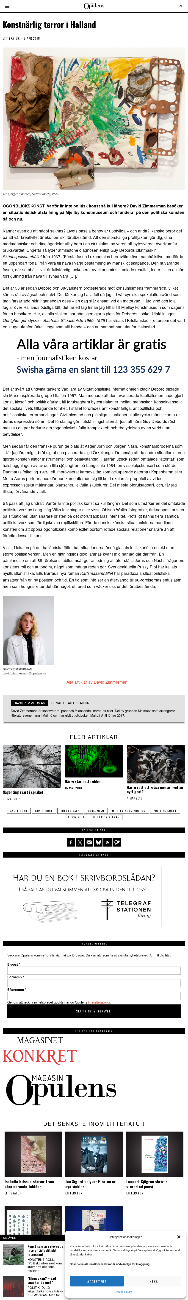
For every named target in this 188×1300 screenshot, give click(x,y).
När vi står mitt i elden (82, 781)
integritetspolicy (99, 1002)
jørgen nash (70, 811)
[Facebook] (71, 842)
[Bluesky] (98, 842)
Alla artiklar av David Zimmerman (96, 682)
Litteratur (11, 38)
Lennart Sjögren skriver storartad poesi (146, 1184)
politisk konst (165, 811)
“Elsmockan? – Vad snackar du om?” (42, 1280)
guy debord (44, 811)
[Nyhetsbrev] (117, 842)
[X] (80, 842)
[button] (179, 1237)
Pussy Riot (76, 817)
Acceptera (97, 1281)
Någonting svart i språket (23, 792)
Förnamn (15, 977)
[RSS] (107, 842)
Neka (154, 1281)
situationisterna (105, 817)
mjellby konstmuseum (129, 811)
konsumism (96, 811)
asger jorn (18, 811)
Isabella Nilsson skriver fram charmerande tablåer (29, 1184)
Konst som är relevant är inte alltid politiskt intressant (46, 1250)
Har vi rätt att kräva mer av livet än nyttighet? (155, 789)
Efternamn (16, 989)
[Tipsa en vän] (89, 842)
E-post (13, 964)
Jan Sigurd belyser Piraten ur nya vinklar (90, 1184)
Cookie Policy (123, 1292)
